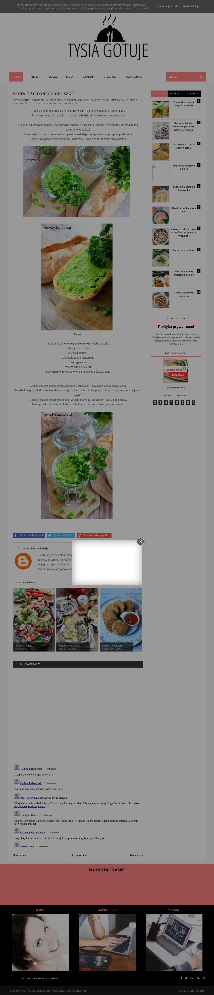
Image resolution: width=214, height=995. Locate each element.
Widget (111, 584)
